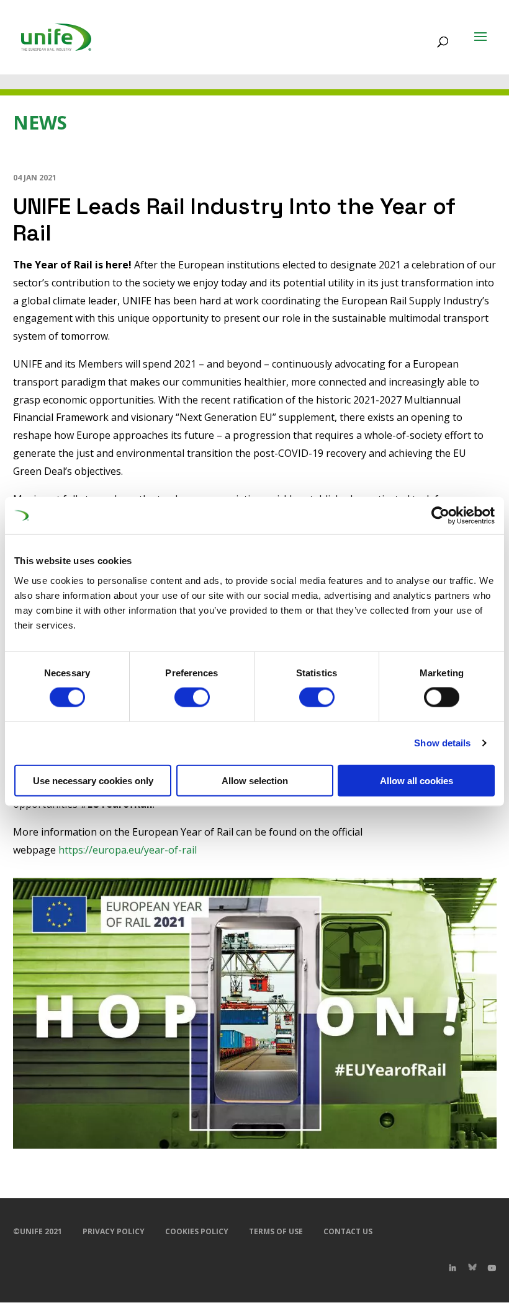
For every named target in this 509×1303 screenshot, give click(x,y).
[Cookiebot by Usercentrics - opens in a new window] (440, 515)
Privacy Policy (114, 1231)
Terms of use (276, 1231)
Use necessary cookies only (93, 780)
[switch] (192, 697)
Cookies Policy (196, 1231)
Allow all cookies (416, 780)
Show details (442, 743)
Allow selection (255, 780)
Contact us (347, 1231)
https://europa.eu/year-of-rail (127, 850)
